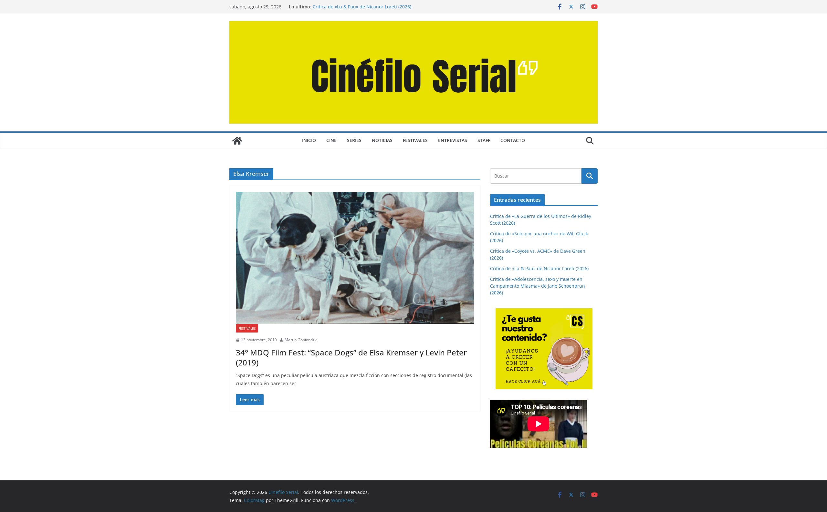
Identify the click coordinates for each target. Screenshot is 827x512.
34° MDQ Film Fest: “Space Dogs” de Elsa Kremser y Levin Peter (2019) (351, 357)
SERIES (354, 140)
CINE (331, 140)
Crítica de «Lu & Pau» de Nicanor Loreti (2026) (362, 7)
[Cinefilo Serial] (237, 140)
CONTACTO (512, 140)
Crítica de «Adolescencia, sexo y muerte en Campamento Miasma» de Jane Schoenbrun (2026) (537, 286)
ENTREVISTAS (452, 140)
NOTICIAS (382, 140)
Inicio (309, 140)
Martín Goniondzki (301, 340)
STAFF (483, 140)
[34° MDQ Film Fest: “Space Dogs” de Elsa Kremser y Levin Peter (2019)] (355, 258)
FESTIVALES (415, 140)
